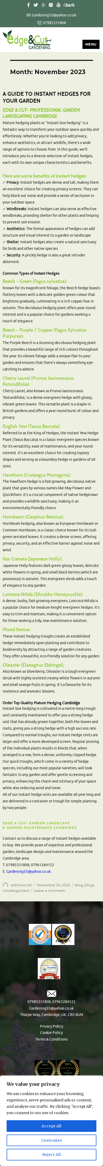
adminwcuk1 (21, 885)
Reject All (51, 1154)
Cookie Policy (51, 1033)
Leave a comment (49, 890)
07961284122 (64, 1002)
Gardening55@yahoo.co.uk (54, 15)
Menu (91, 44)
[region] (51, 1120)
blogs (89, 885)
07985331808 (54, 23)
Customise (51, 1140)
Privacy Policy (51, 1026)
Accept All (51, 1126)
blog (79, 885)
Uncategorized (16, 890)
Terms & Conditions (51, 1039)
